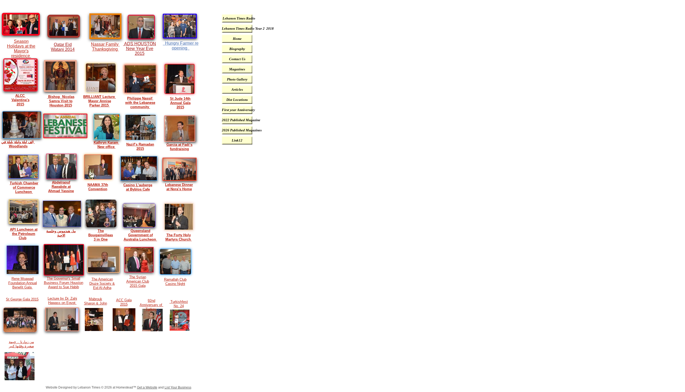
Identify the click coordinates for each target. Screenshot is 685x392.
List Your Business (178, 387)
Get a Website (147, 387)
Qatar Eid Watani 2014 (63, 47)
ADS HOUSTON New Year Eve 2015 (140, 48)
